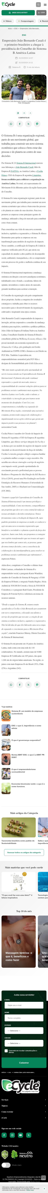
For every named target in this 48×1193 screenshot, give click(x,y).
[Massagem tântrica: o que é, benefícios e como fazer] (19, 942)
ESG (16, 28)
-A (30, 113)
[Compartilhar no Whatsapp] (11, 124)
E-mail (7, 1000)
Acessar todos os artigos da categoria (24, 852)
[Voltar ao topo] (43, 1177)
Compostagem (27, 21)
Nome (7, 1012)
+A (24, 113)
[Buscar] (38, 4)
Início (10, 28)
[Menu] (45, 4)
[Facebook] (4, 1135)
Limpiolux (36, 175)
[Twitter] (28, 1135)
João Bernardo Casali (24, 167)
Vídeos (9, 21)
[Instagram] (12, 1135)
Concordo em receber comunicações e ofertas (23, 1051)
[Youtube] (20, 1135)
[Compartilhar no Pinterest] (37, 124)
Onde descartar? (20, 13)
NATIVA (14, 171)
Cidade (8, 1038)
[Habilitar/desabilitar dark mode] (18, 113)
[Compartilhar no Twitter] (28, 124)
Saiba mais (30, 1190)
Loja (42, 12)
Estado (8, 1025)
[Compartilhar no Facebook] (19, 124)
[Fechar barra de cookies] (44, 1188)
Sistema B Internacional (26, 163)
